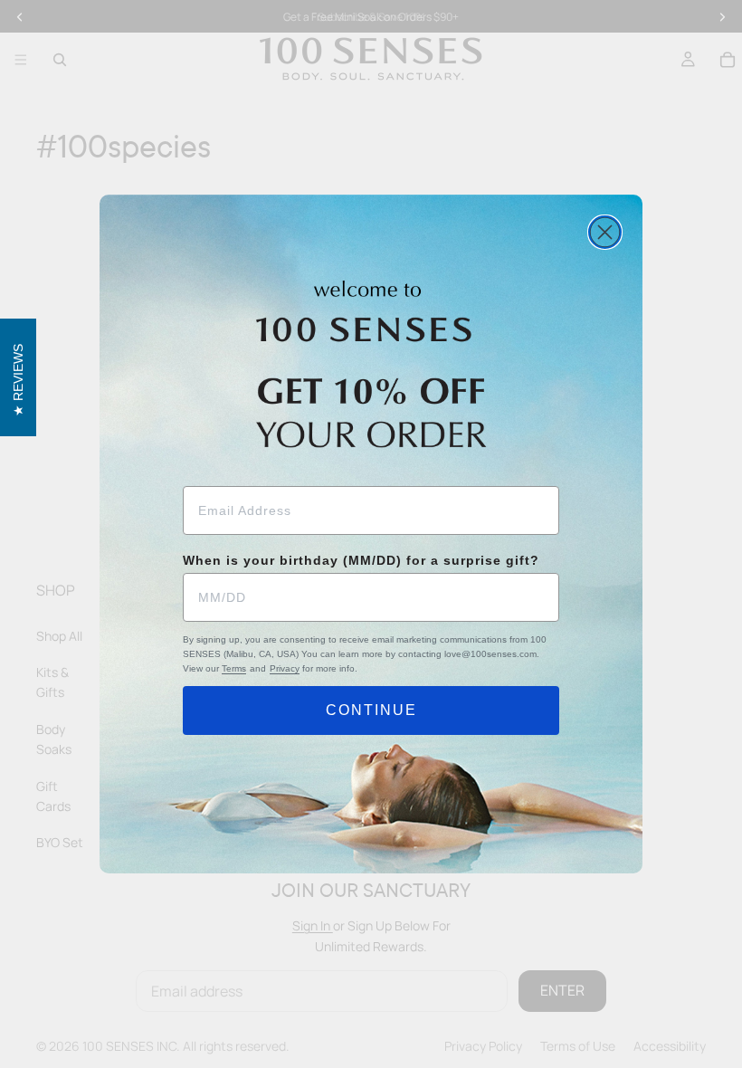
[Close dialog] (605, 232)
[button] (18, 377)
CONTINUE (371, 710)
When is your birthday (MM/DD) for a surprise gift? (361, 560)
